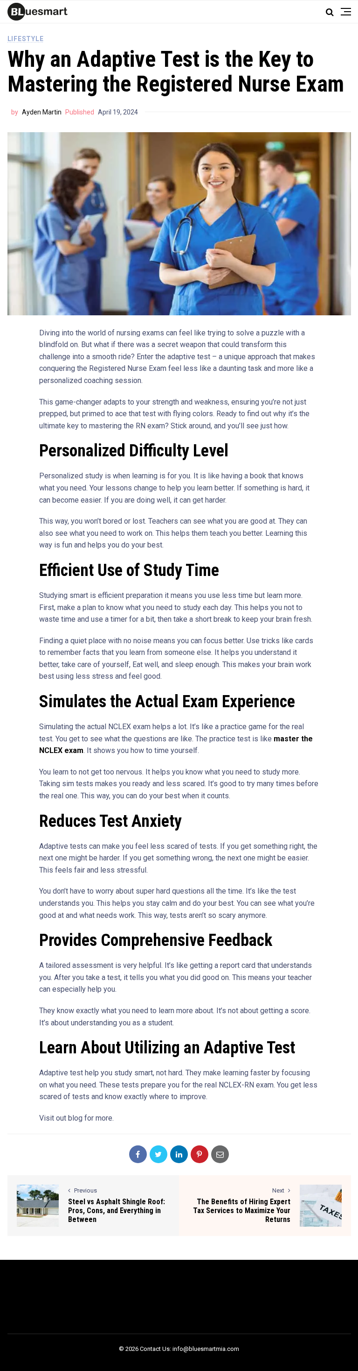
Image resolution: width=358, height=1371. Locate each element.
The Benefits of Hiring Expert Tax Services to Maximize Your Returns (241, 1210)
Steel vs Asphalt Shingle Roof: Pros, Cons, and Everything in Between (116, 1210)
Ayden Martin (42, 112)
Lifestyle (25, 39)
